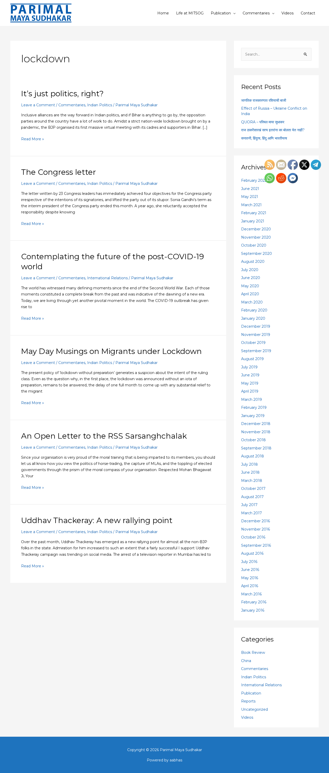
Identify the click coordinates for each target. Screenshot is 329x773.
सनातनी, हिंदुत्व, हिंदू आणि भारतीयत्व (264, 138)
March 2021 (251, 205)
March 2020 (252, 302)
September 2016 (256, 545)
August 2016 (252, 553)
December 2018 (255, 423)
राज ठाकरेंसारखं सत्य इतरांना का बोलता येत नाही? (273, 130)
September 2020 (256, 253)
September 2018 (256, 448)
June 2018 (250, 472)
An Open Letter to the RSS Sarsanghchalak (104, 436)
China (246, 660)
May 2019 (249, 383)
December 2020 (256, 229)
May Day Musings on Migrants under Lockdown (111, 351)
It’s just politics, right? (62, 93)
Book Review (253, 652)
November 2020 (256, 237)
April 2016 (249, 586)
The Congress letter (58, 172)
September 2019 (256, 351)
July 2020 (249, 269)
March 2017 (251, 513)
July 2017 (249, 504)
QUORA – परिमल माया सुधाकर (262, 122)
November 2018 (255, 432)
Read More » (32, 138)
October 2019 (253, 342)
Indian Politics (99, 105)
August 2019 (252, 359)
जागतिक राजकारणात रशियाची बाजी (263, 100)
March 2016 (251, 594)
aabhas (176, 760)
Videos (287, 13)
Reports (248, 701)
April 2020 (250, 294)
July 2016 (249, 561)
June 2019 (250, 375)
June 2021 (250, 188)
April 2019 (249, 391)
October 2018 (253, 440)
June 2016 (250, 569)
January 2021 (252, 221)
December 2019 (255, 326)
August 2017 (252, 496)
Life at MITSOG (190, 13)
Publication (221, 13)
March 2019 (251, 399)
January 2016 (252, 610)
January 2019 (252, 415)
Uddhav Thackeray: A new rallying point (96, 520)
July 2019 (249, 367)
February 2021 (253, 213)
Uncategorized (254, 709)
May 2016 (249, 578)
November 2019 (255, 334)
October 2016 (253, 537)
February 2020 (254, 310)
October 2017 (253, 488)
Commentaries (256, 13)
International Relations (107, 278)
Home (163, 13)
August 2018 (252, 456)
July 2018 (249, 464)
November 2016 (255, 529)
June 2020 (250, 277)
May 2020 (250, 286)
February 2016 (253, 602)
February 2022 (254, 180)
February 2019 (254, 407)
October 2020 (253, 245)
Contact (308, 13)
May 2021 (249, 196)
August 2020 (252, 261)
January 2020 (253, 318)
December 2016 (255, 521)
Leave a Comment (38, 105)
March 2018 (251, 480)
